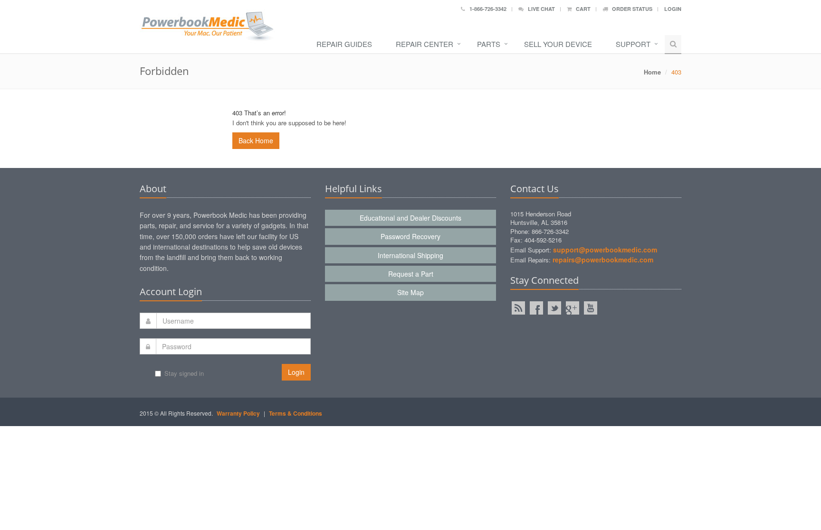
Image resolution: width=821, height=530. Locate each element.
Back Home (256, 140)
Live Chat (539, 8)
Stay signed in (184, 373)
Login (672, 8)
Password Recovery (410, 236)
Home (652, 71)
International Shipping (410, 255)
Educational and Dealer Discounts (410, 218)
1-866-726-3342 (485, 8)
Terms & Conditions (295, 413)
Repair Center (424, 44)
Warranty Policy (238, 413)
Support (633, 44)
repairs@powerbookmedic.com (603, 259)
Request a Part (410, 274)
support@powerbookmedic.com (605, 249)
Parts (488, 44)
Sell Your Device (558, 44)
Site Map (410, 292)
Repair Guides (344, 44)
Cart (581, 8)
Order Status (630, 8)
